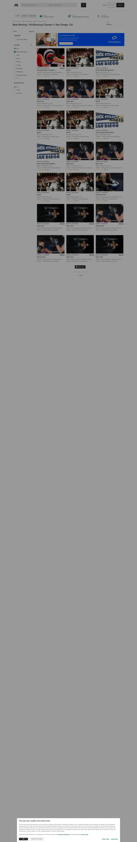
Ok (23, 839)
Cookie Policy (114, 839)
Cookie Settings (36, 839)
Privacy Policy (84, 834)
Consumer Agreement (63, 834)
